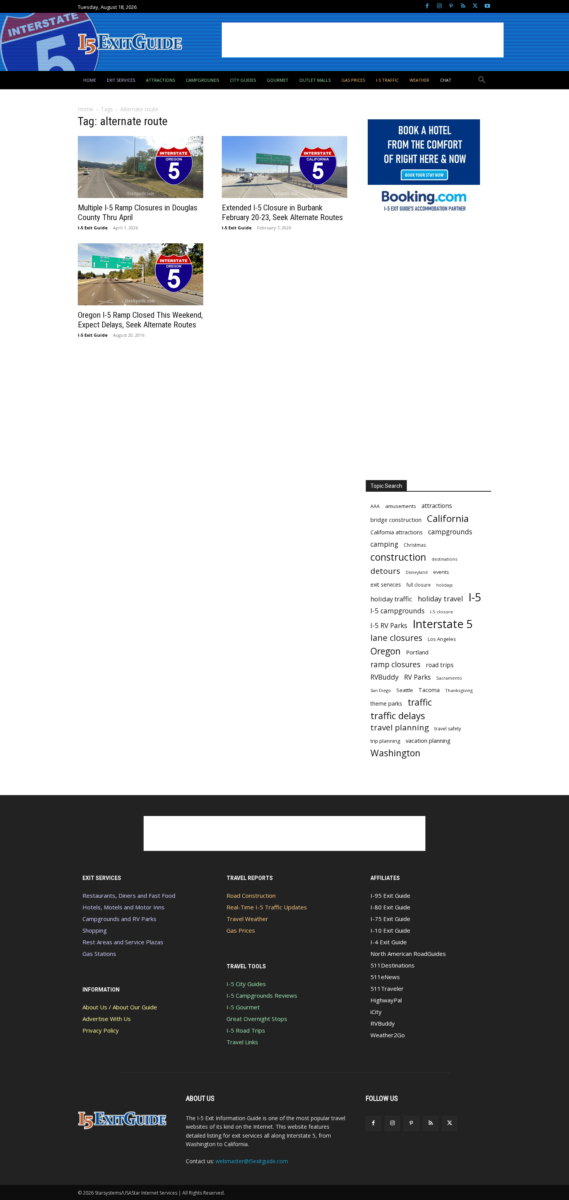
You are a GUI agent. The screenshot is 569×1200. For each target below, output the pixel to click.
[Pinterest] (451, 6)
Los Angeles (442, 638)
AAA (375, 506)
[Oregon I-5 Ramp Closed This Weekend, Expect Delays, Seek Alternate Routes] (140, 274)
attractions (437, 506)
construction (398, 557)
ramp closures (395, 664)
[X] (475, 6)
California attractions (396, 532)
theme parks (386, 703)
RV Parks (417, 677)
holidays (444, 585)
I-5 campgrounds (397, 611)
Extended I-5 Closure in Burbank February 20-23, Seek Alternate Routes (282, 212)
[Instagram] (439, 6)
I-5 (475, 597)
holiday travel (440, 599)
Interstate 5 (443, 624)
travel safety (447, 728)
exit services (385, 584)
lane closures (396, 638)
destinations (444, 559)
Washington (395, 753)
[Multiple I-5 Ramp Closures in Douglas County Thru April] (140, 167)
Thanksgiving (459, 690)
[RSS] (463, 6)
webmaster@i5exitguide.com (252, 1161)
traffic (420, 702)
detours (385, 571)
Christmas (415, 545)
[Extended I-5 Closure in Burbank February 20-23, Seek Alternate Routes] (284, 167)
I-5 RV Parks (388, 626)
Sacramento (449, 678)
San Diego (380, 690)
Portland (417, 652)
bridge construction (396, 519)
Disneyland (417, 572)
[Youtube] (487, 6)
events (441, 571)
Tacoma (429, 690)
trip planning (385, 740)
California (448, 518)
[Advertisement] (363, 39)
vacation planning (428, 740)
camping (384, 544)
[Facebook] (427, 6)
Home (85, 109)
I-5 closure (441, 612)
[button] (482, 80)
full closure (418, 585)
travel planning (399, 727)
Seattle (404, 690)
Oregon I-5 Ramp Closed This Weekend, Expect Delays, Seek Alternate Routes (140, 319)
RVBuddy (384, 677)
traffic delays (397, 715)
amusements (400, 506)
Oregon (385, 651)
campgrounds (450, 532)
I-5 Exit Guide (93, 228)
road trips (440, 665)
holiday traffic (391, 599)
